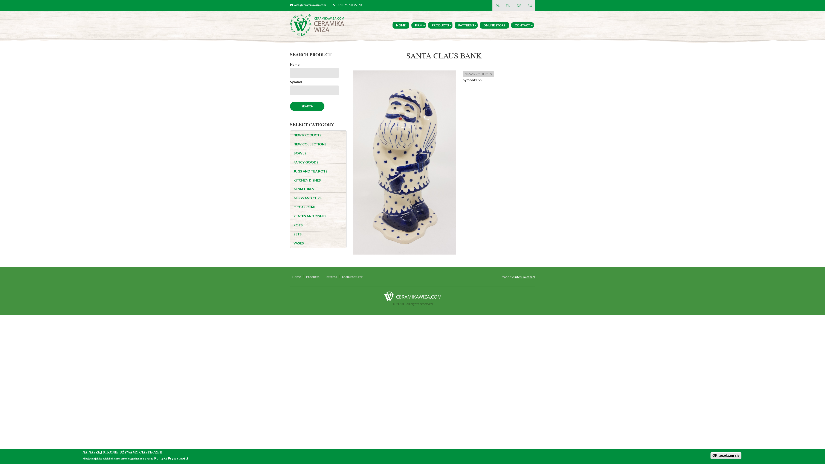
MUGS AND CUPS (307, 198)
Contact (522, 25)
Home (401, 25)
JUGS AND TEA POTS (310, 171)
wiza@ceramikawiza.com (310, 5)
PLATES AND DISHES (310, 216)
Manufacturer (352, 276)
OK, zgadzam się (725, 455)
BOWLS (299, 153)
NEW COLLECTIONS (310, 144)
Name (294, 64)
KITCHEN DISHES (307, 180)
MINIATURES (303, 189)
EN (508, 5)
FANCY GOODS (305, 162)
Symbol (296, 82)
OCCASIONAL (304, 207)
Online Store (494, 25)
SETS (297, 234)
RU (529, 5)
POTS (298, 225)
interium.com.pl (525, 277)
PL (498, 5)
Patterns (466, 25)
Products (440, 25)
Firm (418, 25)
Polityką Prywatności (171, 458)
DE (519, 5)
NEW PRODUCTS (307, 135)
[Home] (318, 25)
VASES (298, 243)
